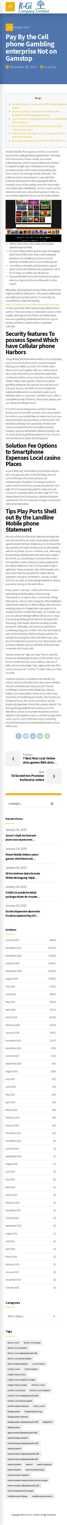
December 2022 (13, 1133)
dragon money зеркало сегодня (21, 1379)
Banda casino (13, 1342)
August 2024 (12, 978)
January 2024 (12, 1032)
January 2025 (12, 940)
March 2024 (11, 1017)
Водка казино (14, 1427)
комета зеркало (44, 1464)
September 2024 (14, 971)
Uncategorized (18, 27)
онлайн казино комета (42, 1496)
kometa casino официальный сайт (23, 1395)
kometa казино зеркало (18, 1406)
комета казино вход (35, 1469)
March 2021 (11, 1256)
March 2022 (11, 1194)
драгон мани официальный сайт (22, 1432)
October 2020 (12, 1287)
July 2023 (10, 1079)
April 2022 (10, 1187)
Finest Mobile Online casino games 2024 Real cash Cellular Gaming (22, 859)
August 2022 (12, 1164)
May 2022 (10, 1179)
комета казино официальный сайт (23, 1485)
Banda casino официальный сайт (22, 1353)
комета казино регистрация (20, 1490)
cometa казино (31, 1369)
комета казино (14, 1469)
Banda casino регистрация (19, 1358)
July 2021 (10, 1241)
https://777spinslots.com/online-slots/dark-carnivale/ (32, 304)
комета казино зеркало (18, 1475)
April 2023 (10, 1102)
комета (29, 1464)
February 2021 (13, 1264)
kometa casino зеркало (40, 1390)
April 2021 (10, 1248)
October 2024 (12, 963)
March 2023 (11, 1110)
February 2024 (13, 1025)
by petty (50, 67)
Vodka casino (39, 1406)
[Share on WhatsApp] (47, 736)
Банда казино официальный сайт (23, 1421)
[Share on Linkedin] (33, 736)
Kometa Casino (38, 1384)
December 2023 (13, 1040)
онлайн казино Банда (17, 1496)
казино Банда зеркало (18, 1437)
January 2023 (12, 1125)
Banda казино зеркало (18, 1363)
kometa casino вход (16, 1390)
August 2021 (12, 1233)
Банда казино (14, 1411)
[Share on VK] (40, 736)
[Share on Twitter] (26, 736)
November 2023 (13, 1048)
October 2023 (12, 1055)
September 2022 (13, 1156)
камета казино (14, 1464)
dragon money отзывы (17, 1384)
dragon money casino (16, 1374)
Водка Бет (47, 1421)
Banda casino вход (32, 1342)
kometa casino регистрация (20, 1400)
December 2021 (13, 1210)
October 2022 (12, 1148)
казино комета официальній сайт (23, 1459)
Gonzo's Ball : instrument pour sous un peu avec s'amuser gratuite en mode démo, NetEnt (22, 841)
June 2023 (11, 1086)
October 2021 (12, 1218)
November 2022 (13, 1140)
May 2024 (10, 1001)
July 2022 (10, 1171)
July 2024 (10, 986)
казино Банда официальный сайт (23, 1443)
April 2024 (10, 1009)
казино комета (14, 1448)
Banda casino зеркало (17, 1347)
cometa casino (14, 1369)
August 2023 (12, 1071)
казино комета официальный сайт (23, 1453)
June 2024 (11, 994)
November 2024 (13, 955)
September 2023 (13, 1063)
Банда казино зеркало (18, 1416)
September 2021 (13, 1225)
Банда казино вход (33, 1411)
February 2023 (13, 1117)
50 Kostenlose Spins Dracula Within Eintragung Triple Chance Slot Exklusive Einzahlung (23, 879)
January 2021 (12, 1272)
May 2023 (10, 1094)
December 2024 (13, 947)
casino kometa (38, 1363)
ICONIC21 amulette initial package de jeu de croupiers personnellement (22, 897)
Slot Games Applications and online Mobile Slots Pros (39, 140)
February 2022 (13, 1202)
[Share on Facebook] (19, 736)
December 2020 (13, 1279)
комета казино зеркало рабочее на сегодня (27, 1480)
